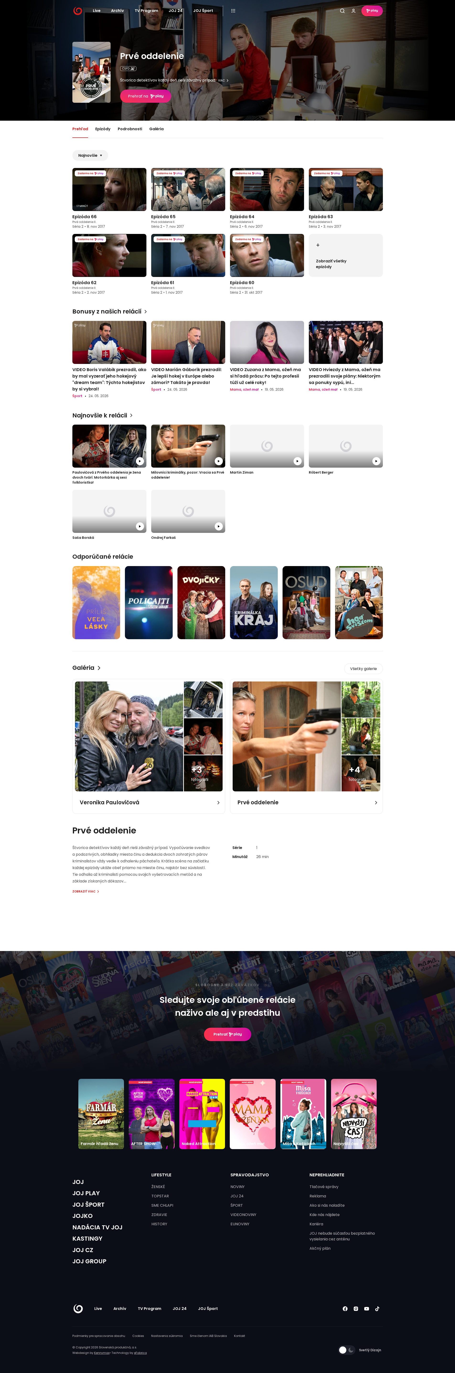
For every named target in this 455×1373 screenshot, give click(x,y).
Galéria (156, 129)
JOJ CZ (82, 1250)
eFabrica (140, 1353)
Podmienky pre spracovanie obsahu (98, 1336)
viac (221, 80)
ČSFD (125, 68)
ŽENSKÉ (158, 1186)
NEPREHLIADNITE (327, 1175)
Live (97, 10)
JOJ (78, 1182)
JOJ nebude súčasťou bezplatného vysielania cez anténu (342, 1236)
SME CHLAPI (162, 1205)
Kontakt (239, 1336)
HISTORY (159, 1224)
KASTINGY (87, 1238)
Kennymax (102, 1353)
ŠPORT (236, 1205)
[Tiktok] (377, 1308)
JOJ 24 (175, 10)
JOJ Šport (203, 10)
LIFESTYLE (161, 1175)
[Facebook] (345, 1308)
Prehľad (80, 129)
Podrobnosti (130, 129)
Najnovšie (87, 155)
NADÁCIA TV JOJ (97, 1227)
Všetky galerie (363, 668)
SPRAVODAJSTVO (249, 1175)
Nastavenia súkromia (167, 1336)
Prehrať (221, 1034)
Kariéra (316, 1224)
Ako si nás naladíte (327, 1205)
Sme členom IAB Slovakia (208, 1336)
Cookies (138, 1336)
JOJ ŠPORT (88, 1204)
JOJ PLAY (86, 1193)
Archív (117, 10)
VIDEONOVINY (243, 1214)
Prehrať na (138, 96)
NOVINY (237, 1186)
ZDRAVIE (159, 1214)
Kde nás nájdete (325, 1214)
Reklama (318, 1196)
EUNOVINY (239, 1224)
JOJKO (82, 1216)
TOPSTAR (160, 1196)
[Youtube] (366, 1308)
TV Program (146, 10)
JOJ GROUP (89, 1261)
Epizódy (103, 129)
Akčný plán (320, 1248)
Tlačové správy (324, 1186)
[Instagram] (356, 1308)
